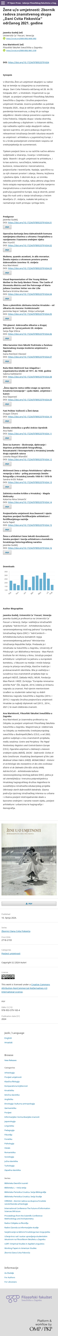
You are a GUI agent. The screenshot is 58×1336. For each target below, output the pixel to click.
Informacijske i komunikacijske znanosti (21, 1117)
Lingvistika (9, 1125)
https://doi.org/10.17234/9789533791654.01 (30, 222)
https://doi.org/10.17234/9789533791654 (28, 62)
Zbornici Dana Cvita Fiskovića (15, 931)
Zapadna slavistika (12, 1170)
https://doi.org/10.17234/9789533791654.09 (30, 399)
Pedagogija (9, 1130)
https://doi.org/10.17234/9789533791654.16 (30, 548)
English (8, 1038)
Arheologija (9, 1072)
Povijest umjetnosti (10, 953)
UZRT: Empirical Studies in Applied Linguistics (24, 1243)
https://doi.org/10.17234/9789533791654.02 (30, 245)
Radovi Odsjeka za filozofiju (16, 1223)
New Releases (10, 1060)
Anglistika (8, 1099)
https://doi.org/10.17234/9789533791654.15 (30, 525)
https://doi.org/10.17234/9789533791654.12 (30, 459)
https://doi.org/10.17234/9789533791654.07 (30, 356)
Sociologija (9, 1156)
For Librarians (10, 1281)
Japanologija (9, 1121)
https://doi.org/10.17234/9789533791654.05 (30, 314)
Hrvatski (8, 1042)
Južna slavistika (11, 1161)
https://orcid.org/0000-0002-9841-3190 (21, 50)
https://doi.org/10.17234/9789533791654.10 (30, 416)
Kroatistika (9, 1090)
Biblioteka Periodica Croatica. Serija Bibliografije (25, 1192)
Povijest (7, 1112)
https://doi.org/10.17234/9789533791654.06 (30, 334)
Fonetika (8, 1139)
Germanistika (10, 1108)
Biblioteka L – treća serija (15, 1187)
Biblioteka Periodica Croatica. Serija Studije (23, 1196)
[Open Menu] (3, 3)
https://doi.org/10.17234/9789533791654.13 (30, 482)
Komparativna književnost (16, 1086)
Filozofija (8, 1134)
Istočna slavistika (11, 1094)
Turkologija (9, 1165)
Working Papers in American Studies (20, 1248)
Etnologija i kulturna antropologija (19, 1103)
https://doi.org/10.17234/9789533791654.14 (30, 502)
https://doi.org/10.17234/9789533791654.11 (30, 433)
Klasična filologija (11, 1081)
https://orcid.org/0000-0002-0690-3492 (21, 38)
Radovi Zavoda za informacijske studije (21, 1227)
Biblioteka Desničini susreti (16, 1183)
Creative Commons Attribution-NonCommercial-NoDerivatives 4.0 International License (25, 988)
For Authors (9, 1277)
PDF (7, 227)
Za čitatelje (9, 1273)
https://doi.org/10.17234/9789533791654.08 (30, 376)
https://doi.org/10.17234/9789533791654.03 (30, 268)
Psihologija (9, 1143)
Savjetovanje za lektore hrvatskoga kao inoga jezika (27, 1232)
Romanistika (9, 1152)
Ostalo (7, 1148)
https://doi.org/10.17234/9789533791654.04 (30, 294)
